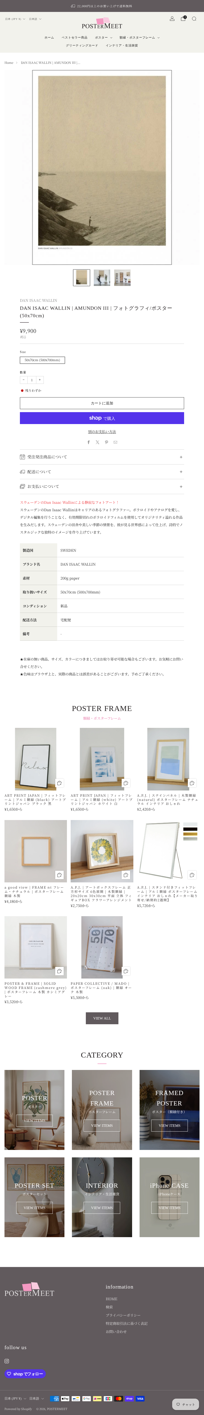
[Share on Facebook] (88, 442)
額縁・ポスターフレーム (137, 37)
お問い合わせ (116, 1331)
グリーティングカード (82, 45)
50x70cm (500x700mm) (42, 359)
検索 (109, 1306)
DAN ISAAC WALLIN (38, 300)
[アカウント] (172, 18)
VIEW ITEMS (34, 1121)
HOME (111, 1298)
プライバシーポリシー (123, 1315)
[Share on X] (97, 442)
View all (102, 1018)
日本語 (33, 19)
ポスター (101, 37)
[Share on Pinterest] (106, 442)
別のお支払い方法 (102, 431)
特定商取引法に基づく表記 (127, 1323)
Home (8, 62)
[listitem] (102, 6)
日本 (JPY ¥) (13, 19)
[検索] (194, 18)
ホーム (49, 37)
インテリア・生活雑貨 (122, 45)
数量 (23, 372)
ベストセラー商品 (75, 37)
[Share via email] (115, 442)
